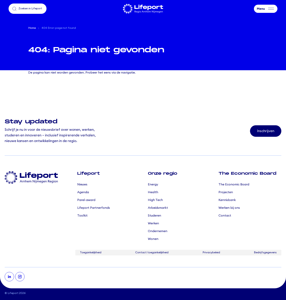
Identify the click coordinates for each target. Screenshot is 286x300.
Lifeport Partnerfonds (93, 207)
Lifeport (13, 293)
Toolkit (82, 215)
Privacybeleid (211, 252)
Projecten (225, 192)
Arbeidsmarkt (158, 207)
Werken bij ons (229, 207)
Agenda (83, 192)
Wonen (153, 238)
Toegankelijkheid (90, 252)
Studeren (154, 215)
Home (32, 28)
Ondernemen (157, 231)
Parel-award (86, 200)
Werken (153, 223)
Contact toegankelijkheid (151, 252)
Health (153, 192)
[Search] (14, 9)
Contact (224, 215)
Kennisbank (227, 200)
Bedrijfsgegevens (265, 252)
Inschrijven (265, 131)
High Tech (155, 200)
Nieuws (82, 184)
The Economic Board (233, 184)
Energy (153, 184)
